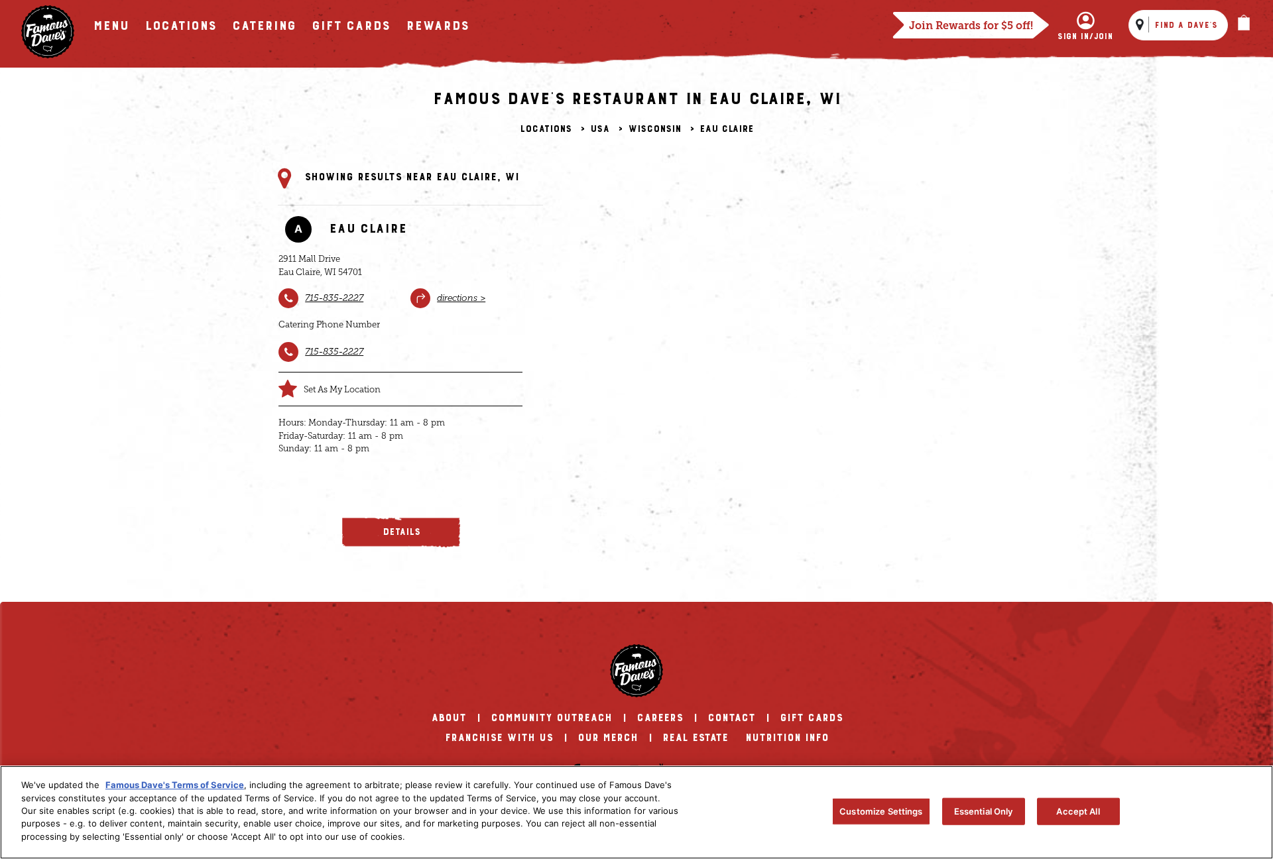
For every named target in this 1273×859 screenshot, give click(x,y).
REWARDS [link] (437, 26)
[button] (401, 532)
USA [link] (599, 129)
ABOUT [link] (448, 717)
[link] (47, 31)
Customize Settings (880, 810)
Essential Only (983, 810)
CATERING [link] (264, 26)
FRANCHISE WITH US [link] (499, 737)
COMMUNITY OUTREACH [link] (551, 717)
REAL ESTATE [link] (695, 737)
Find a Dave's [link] (1185, 25)
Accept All (1077, 810)
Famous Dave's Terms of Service (174, 784)
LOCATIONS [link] (180, 26)
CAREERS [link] (659, 717)
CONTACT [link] (731, 717)
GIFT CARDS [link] (811, 717)
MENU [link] (111, 26)
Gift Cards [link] (351, 26)
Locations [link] (546, 129)
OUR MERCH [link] (607, 737)
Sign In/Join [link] (1085, 36)
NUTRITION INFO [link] (787, 737)
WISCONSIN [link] (654, 129)
